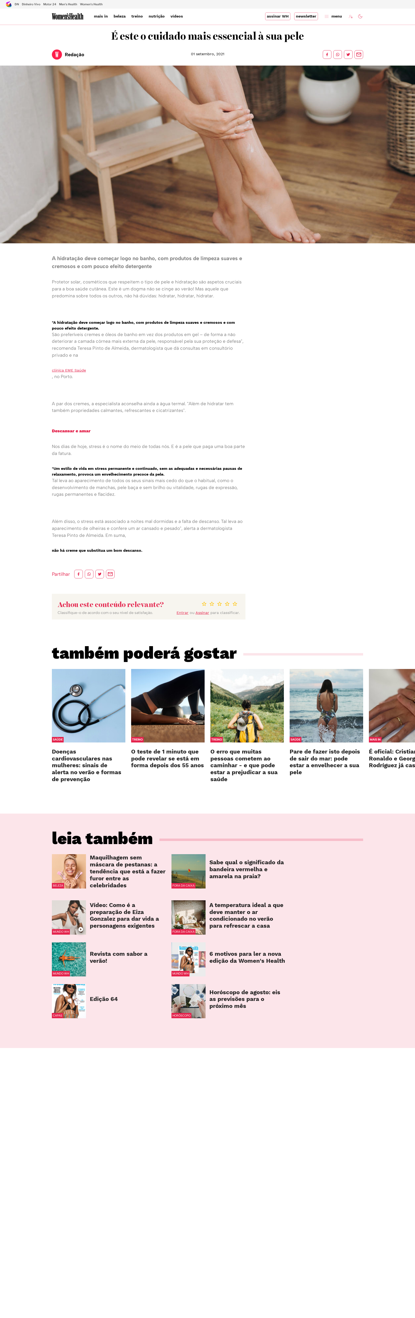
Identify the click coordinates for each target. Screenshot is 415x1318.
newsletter (306, 16)
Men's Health (68, 4)
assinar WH (278, 16)
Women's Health (91, 4)
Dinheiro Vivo (31, 4)
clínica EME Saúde (69, 370)
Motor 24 (49, 4)
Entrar (183, 612)
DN (17, 4)
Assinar (202, 612)
